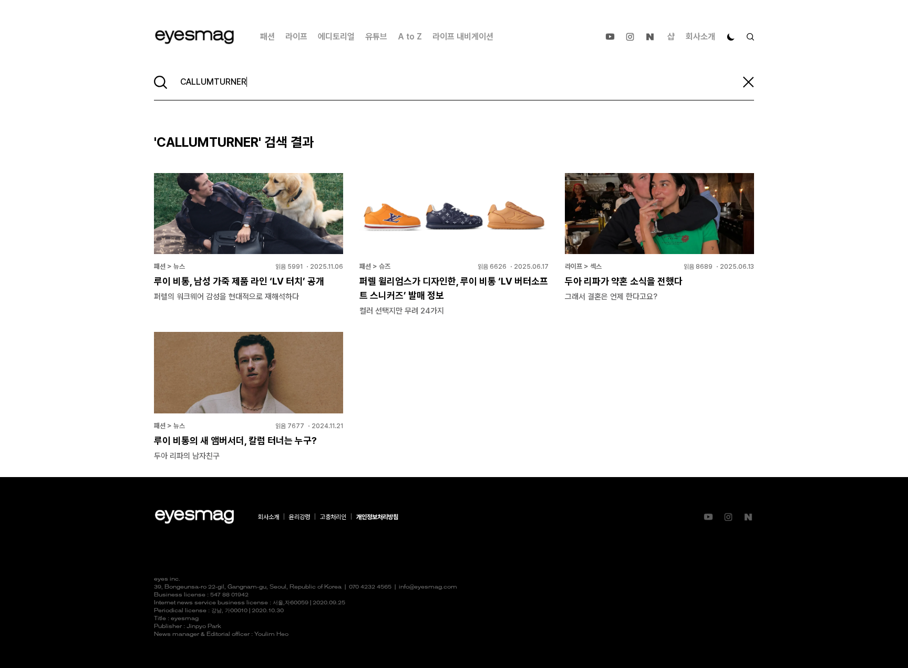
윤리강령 (299, 517)
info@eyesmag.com (428, 587)
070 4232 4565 (370, 587)
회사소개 (700, 37)
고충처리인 (333, 517)
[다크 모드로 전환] (731, 37)
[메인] (194, 37)
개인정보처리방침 (377, 517)
